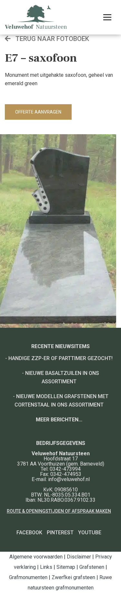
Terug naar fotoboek (51, 39)
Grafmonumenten (28, 577)
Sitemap (65, 567)
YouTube (89, 532)
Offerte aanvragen (38, 112)
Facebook (29, 532)
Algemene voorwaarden (36, 557)
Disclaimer (79, 557)
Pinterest (60, 532)
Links (46, 567)
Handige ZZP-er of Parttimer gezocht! (60, 358)
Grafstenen (91, 567)
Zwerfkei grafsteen (73, 577)
